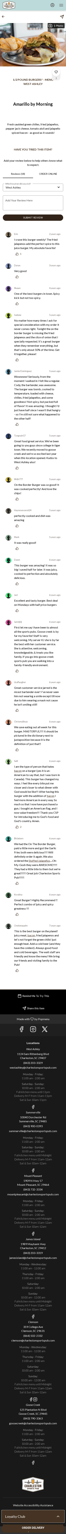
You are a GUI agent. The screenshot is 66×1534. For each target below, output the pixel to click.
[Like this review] (18, 276)
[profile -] (52, 5)
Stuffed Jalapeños (39, 860)
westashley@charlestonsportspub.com (33, 1067)
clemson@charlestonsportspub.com (33, 1340)
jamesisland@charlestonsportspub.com (33, 1257)
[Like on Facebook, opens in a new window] (21, 1030)
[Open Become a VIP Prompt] (58, 1516)
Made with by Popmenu (26, 1019)
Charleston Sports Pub (33, 1484)
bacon (18, 770)
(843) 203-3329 (33, 1062)
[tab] (18, 174)
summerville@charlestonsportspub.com (33, 1131)
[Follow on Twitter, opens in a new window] (45, 1030)
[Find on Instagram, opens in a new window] (33, 1030)
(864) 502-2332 (33, 1335)
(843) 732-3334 (33, 1189)
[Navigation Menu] (61, 5)
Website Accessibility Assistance (33, 1505)
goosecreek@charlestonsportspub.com (33, 1423)
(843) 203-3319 (33, 1252)
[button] (4, 16)
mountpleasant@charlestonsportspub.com (33, 1194)
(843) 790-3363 (33, 1418)
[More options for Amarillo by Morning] (56, 72)
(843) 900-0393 (33, 1126)
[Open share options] (62, 16)
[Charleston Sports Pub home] (18, 5)
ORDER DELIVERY (33, 1527)
